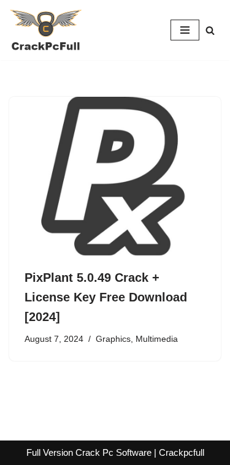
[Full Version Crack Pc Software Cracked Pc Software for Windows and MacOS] (46, 30)
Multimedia (157, 339)
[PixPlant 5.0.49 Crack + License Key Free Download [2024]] (115, 176)
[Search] (210, 30)
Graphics (113, 339)
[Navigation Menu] (185, 30)
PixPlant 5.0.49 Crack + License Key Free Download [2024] (106, 297)
